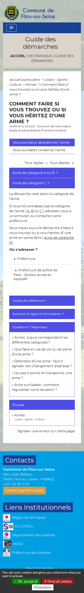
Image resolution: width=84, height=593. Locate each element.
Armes (31, 84)
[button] (42, 274)
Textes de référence (28, 301)
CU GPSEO (24, 526)
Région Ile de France (28, 517)
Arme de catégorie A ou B (33, 173)
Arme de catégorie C (29, 183)
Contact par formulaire (24, 490)
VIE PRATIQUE (40, 56)
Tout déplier (62, 163)
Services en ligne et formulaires (37, 314)
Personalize (42, 587)
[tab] (42, 142)
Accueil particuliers (25, 80)
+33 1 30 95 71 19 (16, 484)
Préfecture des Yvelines (31, 552)
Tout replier (36, 163)
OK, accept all (27, 581)
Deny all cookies (59, 581)
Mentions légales (40, 568)
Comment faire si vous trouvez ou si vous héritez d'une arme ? (39, 89)
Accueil (17, 56)
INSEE (18, 544)
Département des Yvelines (33, 535)
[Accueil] (29, 11)
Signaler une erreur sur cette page (46, 431)
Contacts (19, 460)
